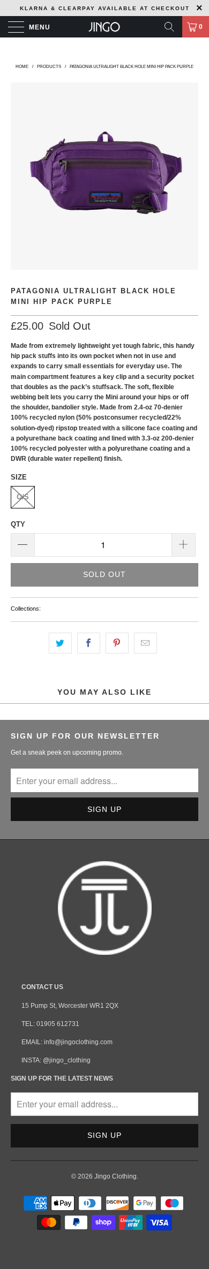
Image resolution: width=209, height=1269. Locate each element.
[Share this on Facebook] (88, 643)
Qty (18, 524)
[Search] (169, 26)
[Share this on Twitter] (60, 643)
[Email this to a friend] (145, 643)
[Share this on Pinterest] (117, 643)
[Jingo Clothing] (105, 26)
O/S (23, 497)
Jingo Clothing (115, 1176)
